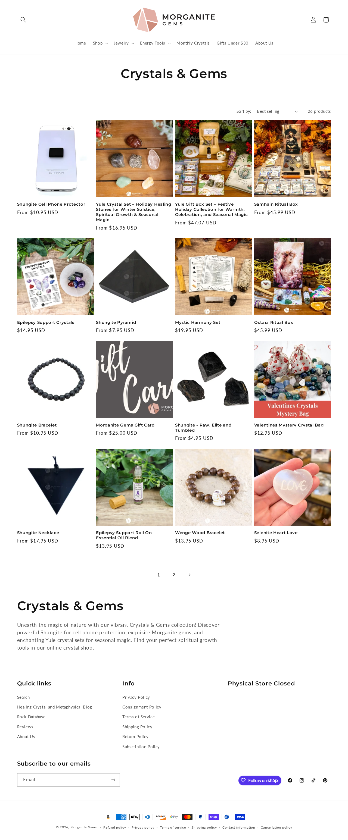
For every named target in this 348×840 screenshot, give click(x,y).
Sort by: (244, 111)
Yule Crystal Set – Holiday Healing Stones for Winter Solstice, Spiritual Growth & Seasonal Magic (133, 212)
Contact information (238, 827)
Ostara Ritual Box (273, 322)
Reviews (25, 726)
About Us (26, 736)
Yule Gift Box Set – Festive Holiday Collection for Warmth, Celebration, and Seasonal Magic (211, 209)
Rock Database (31, 716)
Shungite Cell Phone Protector (51, 204)
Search (23, 696)
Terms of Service (138, 716)
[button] (23, 20)
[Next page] (189, 575)
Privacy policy (143, 827)
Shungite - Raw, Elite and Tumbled (203, 428)
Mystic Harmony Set (197, 322)
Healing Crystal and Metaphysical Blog (54, 706)
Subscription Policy (141, 746)
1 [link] (158, 575)
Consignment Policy (141, 706)
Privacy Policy (136, 696)
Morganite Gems (83, 827)
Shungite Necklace (38, 532)
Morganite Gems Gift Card (125, 425)
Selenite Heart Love (276, 532)
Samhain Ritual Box (276, 204)
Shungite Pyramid (116, 322)
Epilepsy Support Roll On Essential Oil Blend (124, 535)
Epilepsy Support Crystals (45, 322)
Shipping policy (204, 827)
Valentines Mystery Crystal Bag (289, 425)
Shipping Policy (137, 726)
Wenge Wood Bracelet (200, 532)
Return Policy (135, 736)
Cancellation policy (276, 827)
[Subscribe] (113, 779)
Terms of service (173, 827)
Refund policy (114, 827)
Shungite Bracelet (37, 425)
